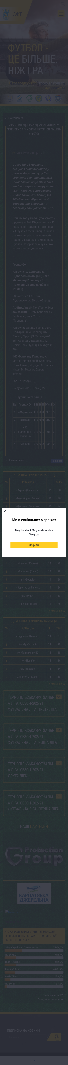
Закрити (34, 545)
